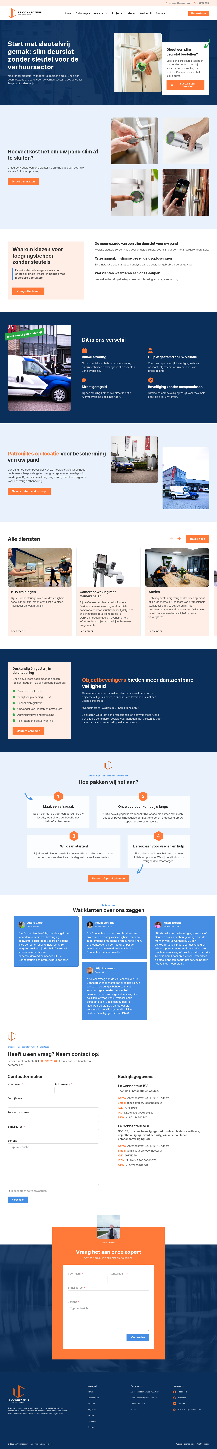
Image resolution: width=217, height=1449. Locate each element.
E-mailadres (15, 1126)
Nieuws (132, 13)
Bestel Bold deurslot (187, 85)
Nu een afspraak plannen (108, 878)
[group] (40, 592)
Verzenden (18, 1199)
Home (68, 13)
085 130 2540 (48, 1061)
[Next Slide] (179, 539)
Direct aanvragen (23, 181)
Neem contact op (198, 13)
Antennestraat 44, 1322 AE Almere (145, 1392)
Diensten (91, 1404)
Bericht (12, 1140)
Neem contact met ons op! (29, 491)
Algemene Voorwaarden (41, 1444)
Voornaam (14, 1084)
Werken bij (145, 13)
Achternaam (62, 1084)
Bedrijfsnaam (16, 1098)
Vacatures (92, 1421)
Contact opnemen (28, 730)
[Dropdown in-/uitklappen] (107, 13)
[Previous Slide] (171, 539)
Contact (160, 13)
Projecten (117, 13)
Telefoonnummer (18, 1112)
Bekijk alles (197, 538)
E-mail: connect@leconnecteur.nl (144, 1398)
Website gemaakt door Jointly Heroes (192, 1444)
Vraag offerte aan (28, 291)
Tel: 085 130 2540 (138, 1404)
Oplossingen (83, 13)
